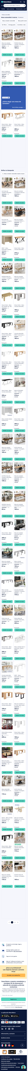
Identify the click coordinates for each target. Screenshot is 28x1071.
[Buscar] (5, 6)
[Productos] (2, 5)
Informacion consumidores (7, 1067)
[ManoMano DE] (12, 1045)
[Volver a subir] (22, 1045)
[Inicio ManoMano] (10, 1)
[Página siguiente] (18, 922)
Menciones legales (5, 1061)
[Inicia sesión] (20, 1)
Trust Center (21, 1063)
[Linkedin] (2, 1029)
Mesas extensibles (6, 14)
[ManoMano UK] (9, 1045)
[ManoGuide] (23, 1067)
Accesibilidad (4, 1069)
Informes (18, 1067)
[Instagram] (9, 1029)
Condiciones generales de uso (8, 1065)
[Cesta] (24, 1)
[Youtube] (12, 1029)
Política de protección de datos (9, 1063)
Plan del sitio (17, 1059)
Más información (18, 1007)
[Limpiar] (24, 5)
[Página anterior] (9, 922)
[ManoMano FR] (2, 1045)
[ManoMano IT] (6, 1045)
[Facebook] (6, 1029)
